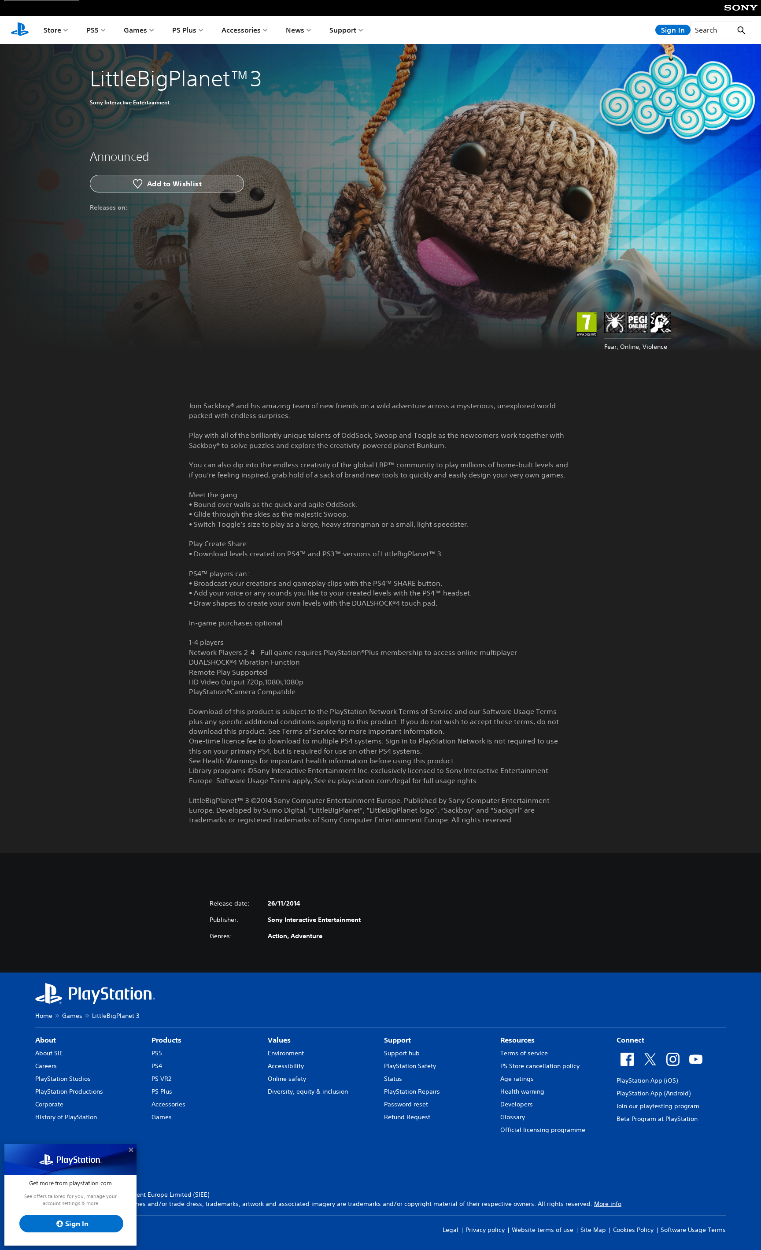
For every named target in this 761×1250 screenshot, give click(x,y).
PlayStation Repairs (412, 1091)
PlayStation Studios (63, 1079)
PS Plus (184, 30)
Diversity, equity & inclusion (308, 1091)
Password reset (406, 1104)
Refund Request (407, 1117)
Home (43, 1016)
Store (52, 30)
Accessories (241, 30)
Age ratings (517, 1079)
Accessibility (286, 1066)
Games (135, 30)
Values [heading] (279, 1040)
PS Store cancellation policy (540, 1066)
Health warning (522, 1091)
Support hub (402, 1053)
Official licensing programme (542, 1130)
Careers (46, 1066)
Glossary (512, 1117)
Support (342, 30)
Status (393, 1079)
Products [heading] (166, 1040)
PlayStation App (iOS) (647, 1080)
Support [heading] (397, 1040)
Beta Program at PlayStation (657, 1119)
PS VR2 (161, 1079)
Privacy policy (485, 1230)
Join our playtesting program (658, 1106)
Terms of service (524, 1053)
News (295, 30)
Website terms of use (542, 1230)
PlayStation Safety (410, 1066)
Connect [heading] (630, 1040)
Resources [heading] (517, 1040)
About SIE (49, 1053)
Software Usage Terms (693, 1230)
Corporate (49, 1104)
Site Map (593, 1230)
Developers (516, 1104)
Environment (286, 1053)
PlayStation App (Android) (654, 1093)
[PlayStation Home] (20, 30)
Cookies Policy (633, 1230)
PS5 (92, 30)
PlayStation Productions (69, 1091)
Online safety (287, 1079)
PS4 (156, 1066)
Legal (450, 1230)
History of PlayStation (66, 1117)
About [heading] (45, 1040)
